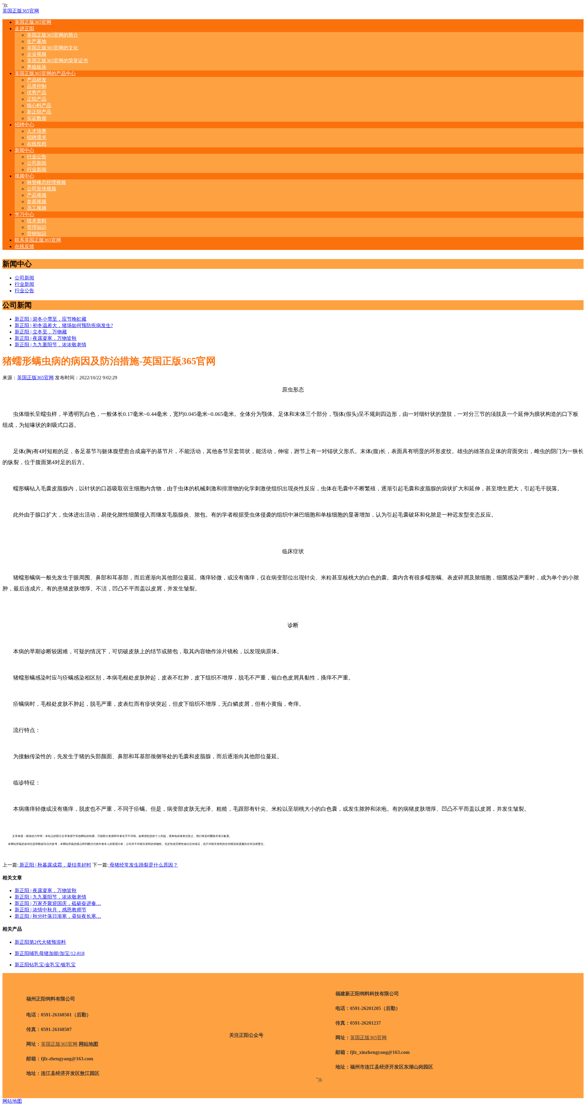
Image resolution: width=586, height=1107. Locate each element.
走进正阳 (24, 28)
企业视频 (36, 54)
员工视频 (36, 208)
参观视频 (36, 201)
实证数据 (36, 118)
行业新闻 (36, 169)
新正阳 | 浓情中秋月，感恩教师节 (50, 909)
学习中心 (24, 214)
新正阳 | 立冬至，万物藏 (41, 331)
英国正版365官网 (20, 10)
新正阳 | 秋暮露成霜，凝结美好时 (54, 864)
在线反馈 (24, 246)
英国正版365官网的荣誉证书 (57, 60)
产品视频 (36, 195)
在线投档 (36, 143)
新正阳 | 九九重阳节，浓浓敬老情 (50, 344)
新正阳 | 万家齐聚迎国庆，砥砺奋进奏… (58, 903)
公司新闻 (36, 163)
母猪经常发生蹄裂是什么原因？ (143, 864)
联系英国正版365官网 (38, 240)
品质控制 (36, 86)
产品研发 (36, 79)
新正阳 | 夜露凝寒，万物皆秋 (46, 338)
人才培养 (36, 131)
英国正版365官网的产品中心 (45, 73)
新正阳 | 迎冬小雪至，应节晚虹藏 (50, 319)
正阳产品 (36, 99)
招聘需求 (36, 137)
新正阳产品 (39, 111)
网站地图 (12, 1101)
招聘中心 (24, 124)
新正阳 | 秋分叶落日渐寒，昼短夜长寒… (58, 916)
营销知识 (36, 233)
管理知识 (36, 227)
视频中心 (24, 175)
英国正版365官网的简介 (52, 35)
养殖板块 (36, 67)
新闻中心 (24, 150)
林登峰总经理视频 (46, 182)
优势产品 (36, 92)
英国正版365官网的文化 (52, 47)
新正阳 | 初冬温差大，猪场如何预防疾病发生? (64, 325)
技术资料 (36, 220)
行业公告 (36, 156)
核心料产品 (39, 105)
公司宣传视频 (41, 188)
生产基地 (36, 41)
